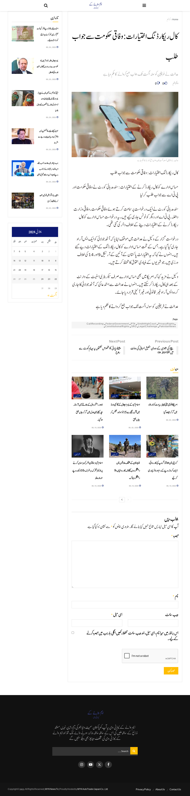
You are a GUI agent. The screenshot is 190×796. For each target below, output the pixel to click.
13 (20, 260)
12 (25, 260)
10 (42, 260)
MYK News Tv (51, 789)
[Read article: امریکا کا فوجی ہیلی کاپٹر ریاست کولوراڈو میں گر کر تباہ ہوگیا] (162, 388)
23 (49, 279)
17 (42, 270)
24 (42, 279)
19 (25, 270)
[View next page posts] (122, 499)
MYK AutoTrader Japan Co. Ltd (92, 789)
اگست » (52, 295)
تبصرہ (174, 536)
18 (34, 270)
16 (49, 270)
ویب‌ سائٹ (171, 614)
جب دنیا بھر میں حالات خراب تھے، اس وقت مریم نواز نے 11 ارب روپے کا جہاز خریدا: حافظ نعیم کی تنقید (47, 169)
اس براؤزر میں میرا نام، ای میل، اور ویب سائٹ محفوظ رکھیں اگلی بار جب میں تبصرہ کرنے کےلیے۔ (132, 636)
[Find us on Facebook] (108, 764)
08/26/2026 (171, 420)
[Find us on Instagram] (81, 764)
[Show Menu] (144, 5)
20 (20, 270)
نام (175, 596)
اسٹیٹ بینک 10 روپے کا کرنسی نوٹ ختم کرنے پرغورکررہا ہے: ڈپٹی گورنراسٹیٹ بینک (47, 34)
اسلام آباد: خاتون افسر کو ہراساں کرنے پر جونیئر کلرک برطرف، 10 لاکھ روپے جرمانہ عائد (87, 470)
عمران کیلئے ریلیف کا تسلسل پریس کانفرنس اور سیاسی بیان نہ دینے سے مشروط (48, 137)
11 (34, 260)
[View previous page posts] (128, 499)
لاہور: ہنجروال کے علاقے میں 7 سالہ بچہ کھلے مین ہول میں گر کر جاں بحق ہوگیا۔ (88, 412)
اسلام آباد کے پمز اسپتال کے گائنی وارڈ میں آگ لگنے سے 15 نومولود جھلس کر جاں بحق (125, 412)
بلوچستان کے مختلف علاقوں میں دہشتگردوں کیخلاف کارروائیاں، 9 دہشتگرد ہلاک (127, 470)
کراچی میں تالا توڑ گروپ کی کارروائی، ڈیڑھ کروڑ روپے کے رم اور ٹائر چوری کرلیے (162, 470)
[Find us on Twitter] (99, 764)
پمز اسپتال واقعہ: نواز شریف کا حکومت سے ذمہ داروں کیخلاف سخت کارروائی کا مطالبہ (47, 66)
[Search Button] (46, 5)
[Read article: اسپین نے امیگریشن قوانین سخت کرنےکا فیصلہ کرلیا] (23, 201)
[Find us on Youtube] (90, 764)
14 (14, 260)
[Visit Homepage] (95, 5)
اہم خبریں (152, 396)
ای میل (116, 615)
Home (175, 19)
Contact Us (175, 789)
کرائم (168, 19)
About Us (160, 789)
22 (56, 279)
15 (56, 270)
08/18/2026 (96, 427)
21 (14, 270)
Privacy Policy (143, 789)
